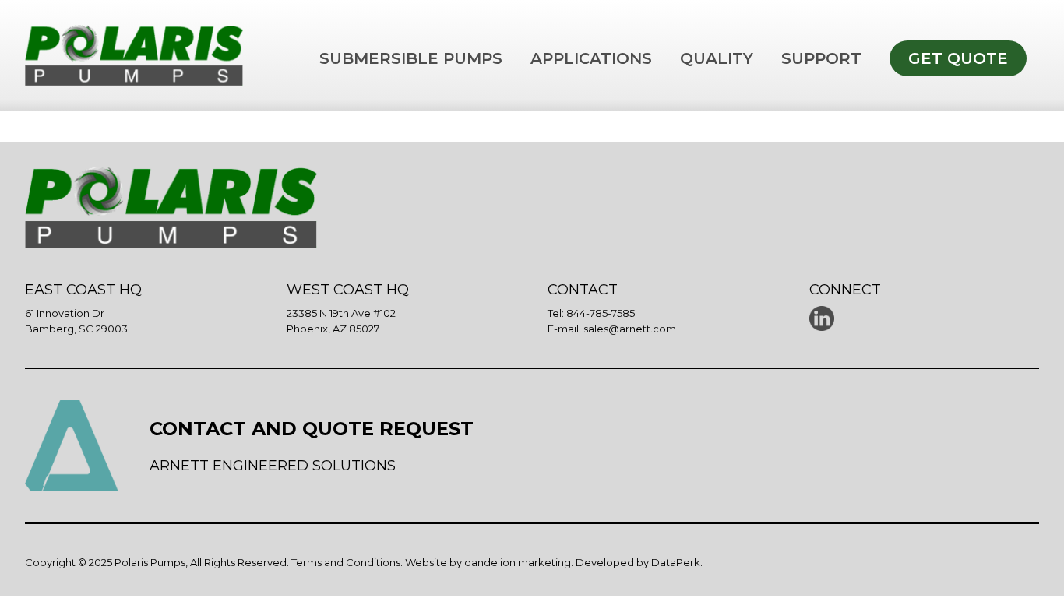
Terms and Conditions (345, 562)
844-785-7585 (600, 313)
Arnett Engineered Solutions (273, 465)
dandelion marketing (517, 562)
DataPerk (675, 562)
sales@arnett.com (629, 328)
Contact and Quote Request (312, 428)
